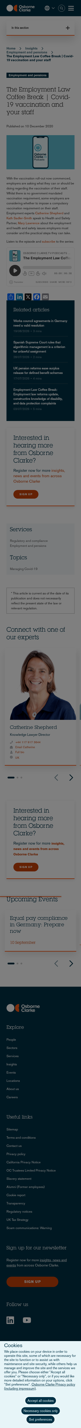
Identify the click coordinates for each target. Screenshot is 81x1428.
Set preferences (40, 1419)
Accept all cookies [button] (40, 1401)
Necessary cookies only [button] (41, 1411)
